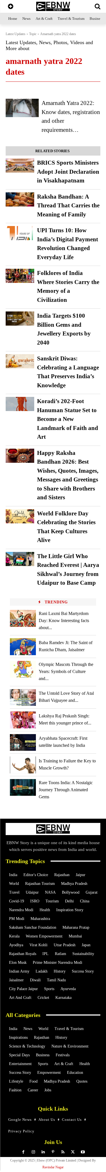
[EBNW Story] (53, 6)
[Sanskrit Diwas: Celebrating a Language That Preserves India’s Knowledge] (20, 361)
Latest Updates (15, 34)
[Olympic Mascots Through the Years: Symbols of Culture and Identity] (23, 669)
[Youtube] (83, 1152)
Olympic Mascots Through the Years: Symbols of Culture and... (66, 671)
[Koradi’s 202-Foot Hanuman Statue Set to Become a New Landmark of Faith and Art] (20, 404)
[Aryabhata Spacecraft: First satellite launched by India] (23, 742)
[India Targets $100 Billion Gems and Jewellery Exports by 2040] (20, 318)
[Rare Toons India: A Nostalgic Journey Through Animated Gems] (23, 787)
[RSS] (63, 1152)
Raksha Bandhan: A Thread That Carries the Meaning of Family (68, 205)
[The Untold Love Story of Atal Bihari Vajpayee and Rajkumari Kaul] (23, 697)
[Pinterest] (53, 1152)
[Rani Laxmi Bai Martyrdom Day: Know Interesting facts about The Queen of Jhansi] (23, 618)
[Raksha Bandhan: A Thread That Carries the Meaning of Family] (20, 199)
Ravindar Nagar (53, 1167)
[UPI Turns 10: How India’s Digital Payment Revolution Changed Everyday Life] (20, 233)
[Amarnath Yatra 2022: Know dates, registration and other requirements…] (22, 108)
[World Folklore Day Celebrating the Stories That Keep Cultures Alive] (20, 516)
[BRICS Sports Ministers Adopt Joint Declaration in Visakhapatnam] (20, 165)
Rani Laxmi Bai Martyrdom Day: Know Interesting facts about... (64, 620)
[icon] (11, 7)
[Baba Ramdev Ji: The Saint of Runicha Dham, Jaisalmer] (23, 646)
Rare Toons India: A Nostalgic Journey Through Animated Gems (66, 789)
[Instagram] (33, 1152)
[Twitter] (73, 1152)
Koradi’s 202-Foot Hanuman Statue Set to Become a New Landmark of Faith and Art (67, 419)
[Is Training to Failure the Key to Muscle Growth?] (23, 764)
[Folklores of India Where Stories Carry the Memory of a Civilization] (20, 276)
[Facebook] (23, 1152)
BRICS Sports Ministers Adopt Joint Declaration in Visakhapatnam (68, 171)
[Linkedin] (43, 1152)
